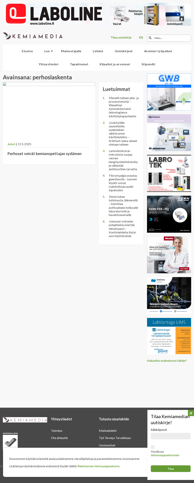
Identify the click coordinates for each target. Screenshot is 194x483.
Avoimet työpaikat (158, 51)
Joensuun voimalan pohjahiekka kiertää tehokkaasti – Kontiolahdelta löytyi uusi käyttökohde (122, 228)
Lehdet (98, 51)
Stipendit (149, 64)
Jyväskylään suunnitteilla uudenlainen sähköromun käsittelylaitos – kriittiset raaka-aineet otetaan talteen (123, 133)
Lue (47, 51)
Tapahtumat (79, 64)
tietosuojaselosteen (165, 455)
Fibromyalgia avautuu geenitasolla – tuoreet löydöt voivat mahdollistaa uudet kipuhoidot (123, 183)
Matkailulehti (108, 430)
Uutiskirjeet (124, 51)
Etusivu (27, 51)
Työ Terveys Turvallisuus (115, 438)
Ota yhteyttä (59, 438)
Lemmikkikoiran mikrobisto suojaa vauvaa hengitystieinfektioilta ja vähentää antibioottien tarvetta (123, 160)
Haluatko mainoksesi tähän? (167, 360)
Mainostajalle (71, 51)
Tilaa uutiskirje (121, 37)
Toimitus (56, 430)
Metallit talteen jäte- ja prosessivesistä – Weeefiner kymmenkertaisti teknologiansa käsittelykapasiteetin (124, 107)
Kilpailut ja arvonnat (115, 64)
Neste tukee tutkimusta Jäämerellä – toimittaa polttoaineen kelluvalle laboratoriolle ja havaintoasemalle (123, 206)
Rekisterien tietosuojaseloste (98, 466)
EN (141, 37)
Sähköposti (159, 429)
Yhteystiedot (49, 64)
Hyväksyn (165, 453)
